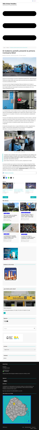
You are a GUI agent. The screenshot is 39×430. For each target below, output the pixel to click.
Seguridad (24, 55)
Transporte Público (27, 212)
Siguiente (32, 197)
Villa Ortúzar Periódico (9, 3)
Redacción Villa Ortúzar (7, 55)
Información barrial (28, 427)
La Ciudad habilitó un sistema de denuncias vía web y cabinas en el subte (8, 190)
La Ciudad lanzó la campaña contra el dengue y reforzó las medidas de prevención (10, 237)
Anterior (6, 197)
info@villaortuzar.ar (6, 370)
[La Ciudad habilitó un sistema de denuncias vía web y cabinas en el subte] (8, 186)
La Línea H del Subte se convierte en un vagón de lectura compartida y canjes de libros (28, 237)
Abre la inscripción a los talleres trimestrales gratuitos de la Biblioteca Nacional (10, 216)
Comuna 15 (33, 427)
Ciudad (21, 55)
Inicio (23, 427)
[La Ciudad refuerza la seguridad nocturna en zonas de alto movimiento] (30, 186)
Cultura (8, 213)
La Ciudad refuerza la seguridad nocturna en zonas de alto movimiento (30, 190)
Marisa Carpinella (7, 219)
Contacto (35, 428)
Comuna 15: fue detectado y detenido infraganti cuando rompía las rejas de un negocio (19, 190)
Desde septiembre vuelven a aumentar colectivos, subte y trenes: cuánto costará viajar (27, 215)
